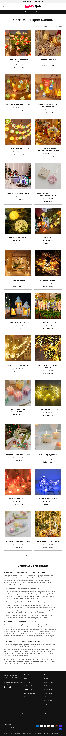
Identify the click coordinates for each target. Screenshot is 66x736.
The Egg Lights (48, 237)
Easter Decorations (29, 693)
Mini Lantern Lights (17, 498)
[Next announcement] (63, 12)
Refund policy (30, 733)
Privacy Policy (48, 696)
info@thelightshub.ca (50, 704)
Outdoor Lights (28, 685)
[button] (3, 6)
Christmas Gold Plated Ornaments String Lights (48, 149)
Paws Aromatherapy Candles (48, 455)
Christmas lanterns (38, 649)
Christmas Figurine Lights (18, 193)
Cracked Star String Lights (18, 104)
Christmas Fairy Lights (23, 631)
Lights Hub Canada (12, 733)
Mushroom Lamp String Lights (18, 61)
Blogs (25, 696)
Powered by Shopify (20, 733)
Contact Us (47, 685)
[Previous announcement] (3, 12)
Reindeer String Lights (48, 409)
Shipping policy (55, 733)
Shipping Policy (48, 689)
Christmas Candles (24, 649)
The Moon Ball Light (18, 237)
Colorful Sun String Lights (18, 149)
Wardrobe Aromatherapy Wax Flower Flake (48, 194)
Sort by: (37, 26)
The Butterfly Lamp (48, 280)
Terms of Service (49, 700)
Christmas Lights (28, 689)
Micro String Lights (48, 498)
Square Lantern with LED (18, 323)
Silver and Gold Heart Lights (48, 366)
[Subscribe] (45, 713)
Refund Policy (48, 693)
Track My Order (48, 682)
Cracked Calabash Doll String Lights (48, 105)
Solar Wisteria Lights (48, 323)
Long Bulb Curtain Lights (48, 541)
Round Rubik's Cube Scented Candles (17, 410)
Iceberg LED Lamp (48, 60)
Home (25, 678)
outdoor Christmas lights (31, 596)
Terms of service (46, 733)
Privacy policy (38, 733)
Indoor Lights (27, 682)
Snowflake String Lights (18, 365)
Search (46, 678)
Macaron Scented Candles (18, 541)
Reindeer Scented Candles (18, 454)
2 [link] (30, 555)
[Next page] (44, 555)
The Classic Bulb (18, 280)
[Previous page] (22, 555)
